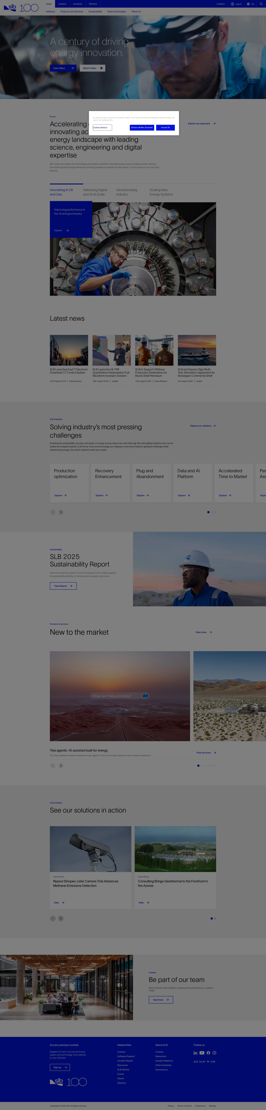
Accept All (165, 127)
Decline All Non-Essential (142, 127)
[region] (134, 123)
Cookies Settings (100, 127)
